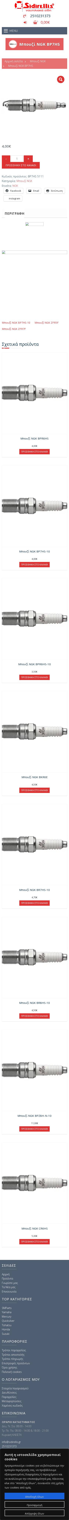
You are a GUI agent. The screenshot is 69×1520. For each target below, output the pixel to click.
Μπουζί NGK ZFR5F (47, 322)
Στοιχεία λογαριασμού (15, 1388)
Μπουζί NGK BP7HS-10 (16, 322)
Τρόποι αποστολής (13, 1354)
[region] (34, 1484)
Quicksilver (8, 1320)
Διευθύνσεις (9, 1392)
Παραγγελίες (9, 1397)
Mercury (6, 1316)
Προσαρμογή (34, 1505)
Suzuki (5, 1333)
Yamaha (6, 1312)
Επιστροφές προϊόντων (16, 1363)
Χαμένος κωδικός (12, 1405)
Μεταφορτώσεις (11, 1401)
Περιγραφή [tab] (14, 213)
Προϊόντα (7, 1278)
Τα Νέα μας (8, 1287)
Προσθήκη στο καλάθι (21, 165)
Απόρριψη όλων (34, 1513)
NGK (15, 185)
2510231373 (40, 15)
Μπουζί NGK (38, 61)
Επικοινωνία (9, 1291)
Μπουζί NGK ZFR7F (14, 329)
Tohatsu (6, 1325)
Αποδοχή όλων (34, 1496)
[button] (60, 79)
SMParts (7, 1308)
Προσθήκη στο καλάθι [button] (34, 451)
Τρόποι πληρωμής (12, 1359)
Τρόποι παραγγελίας (14, 1350)
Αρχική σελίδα (14, 61)
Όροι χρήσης (9, 1367)
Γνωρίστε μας (10, 1283)
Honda (6, 1329)
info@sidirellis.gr (11, 1442)
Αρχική (6, 1274)
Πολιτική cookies (12, 1372)
